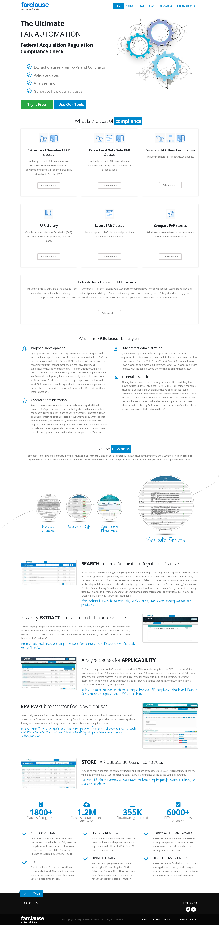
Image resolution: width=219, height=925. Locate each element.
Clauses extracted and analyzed (87, 819)
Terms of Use (170, 919)
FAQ (142, 6)
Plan (151, 6)
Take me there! (48, 185)
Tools (129, 6)
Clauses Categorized (41, 817)
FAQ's (144, 919)
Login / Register (186, 6)
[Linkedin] (193, 909)
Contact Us (166, 6)
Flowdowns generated (132, 817)
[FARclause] (35, 5)
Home (119, 6)
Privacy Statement (188, 919)
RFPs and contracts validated (178, 819)
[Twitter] (188, 909)
